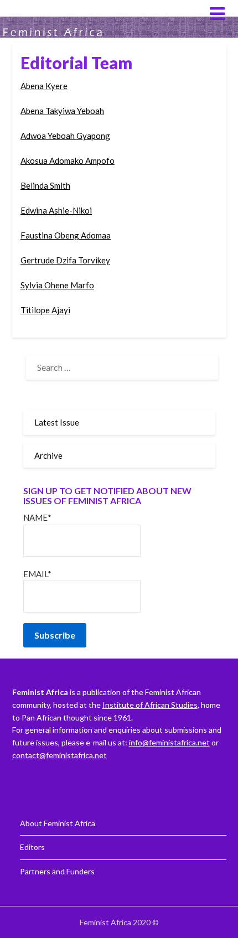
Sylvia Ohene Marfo (57, 285)
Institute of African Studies (150, 704)
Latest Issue (56, 422)
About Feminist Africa (57, 823)
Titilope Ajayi (45, 310)
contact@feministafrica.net (59, 755)
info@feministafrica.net (169, 742)
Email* (37, 574)
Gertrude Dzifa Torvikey (65, 260)
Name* (37, 517)
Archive (48, 455)
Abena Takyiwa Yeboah (62, 111)
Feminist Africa (55, 13)
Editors (32, 847)
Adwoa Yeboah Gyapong (65, 136)
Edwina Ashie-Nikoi (56, 210)
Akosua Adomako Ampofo (67, 160)
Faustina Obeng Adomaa (65, 235)
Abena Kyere (44, 86)
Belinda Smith (45, 185)
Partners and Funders (57, 871)
